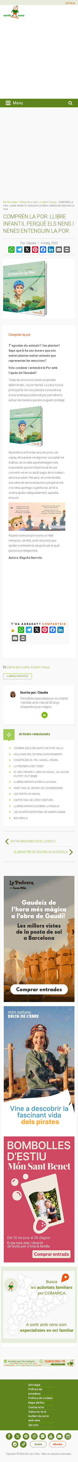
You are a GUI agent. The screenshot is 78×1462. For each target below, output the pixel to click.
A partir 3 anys (48, 202)
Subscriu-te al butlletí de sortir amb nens (38, 1416)
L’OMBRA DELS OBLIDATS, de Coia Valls (38, 748)
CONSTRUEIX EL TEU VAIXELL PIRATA (36, 760)
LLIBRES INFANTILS (17, 676)
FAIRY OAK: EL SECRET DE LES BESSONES (38, 788)
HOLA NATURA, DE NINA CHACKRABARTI (38, 754)
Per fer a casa (10, 202)
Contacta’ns (36, 1407)
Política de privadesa (35, 1391)
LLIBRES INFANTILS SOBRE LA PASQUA (36, 806)
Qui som (33, 1425)
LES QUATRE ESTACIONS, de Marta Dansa (39, 812)
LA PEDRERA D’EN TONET (29, 766)
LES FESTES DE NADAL (27, 793)
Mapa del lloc (36, 1402)
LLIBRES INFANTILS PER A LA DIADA (35, 782)
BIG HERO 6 (20, 818)
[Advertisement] (39, 58)
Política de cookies (40, 1398)
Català (70, 3)
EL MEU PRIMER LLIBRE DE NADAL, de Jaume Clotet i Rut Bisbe (41, 774)
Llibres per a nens (28, 202)
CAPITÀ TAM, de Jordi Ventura (33, 800)
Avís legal (34, 1384)
